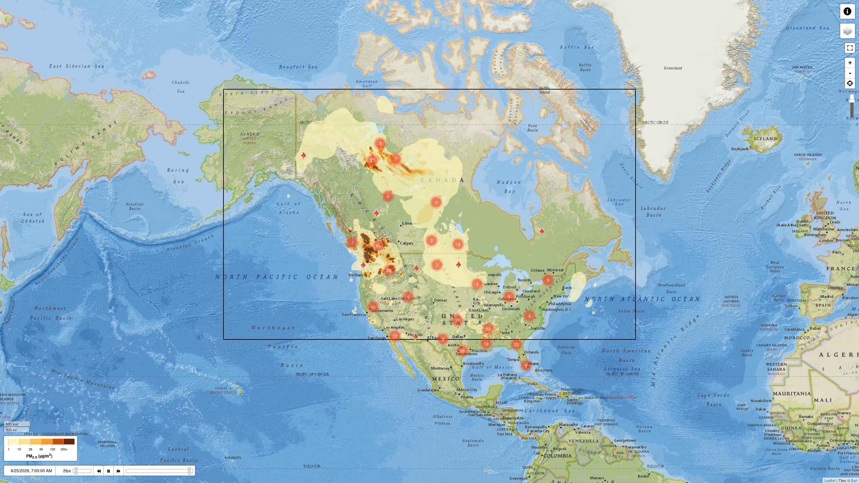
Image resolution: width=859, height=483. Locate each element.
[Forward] (119, 471)
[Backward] (99, 471)
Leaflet (830, 480)
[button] (850, 83)
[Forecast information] (847, 11)
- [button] (850, 72)
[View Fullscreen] (850, 48)
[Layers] (847, 30)
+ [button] (850, 62)
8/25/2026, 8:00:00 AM (31, 470)
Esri (854, 480)
